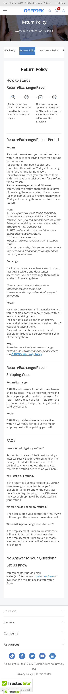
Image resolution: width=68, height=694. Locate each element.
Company (11, 633)
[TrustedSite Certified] (16, 685)
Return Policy (27, 50)
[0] (56, 10)
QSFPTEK (17, 354)
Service (9, 622)
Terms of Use (43, 674)
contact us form (44, 576)
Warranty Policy (49, 50)
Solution (10, 611)
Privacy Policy (25, 674)
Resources (11, 644)
